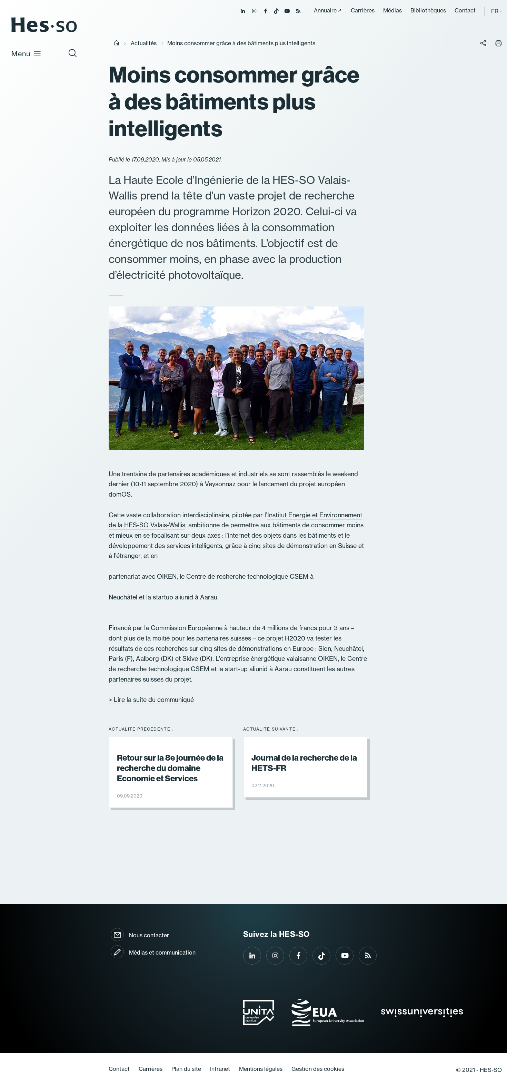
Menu (20, 53)
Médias (392, 10)
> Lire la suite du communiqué (151, 700)
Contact (465, 10)
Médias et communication (162, 952)
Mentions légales (260, 1068)
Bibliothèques (428, 10)
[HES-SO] (44, 31)
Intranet (220, 1068)
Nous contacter (149, 935)
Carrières (363, 10)
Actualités (144, 43)
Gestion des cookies (317, 1068)
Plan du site (186, 1068)
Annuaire (325, 10)
